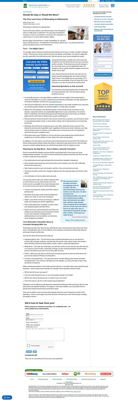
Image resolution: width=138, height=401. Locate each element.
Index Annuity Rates (100, 26)
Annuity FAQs (97, 145)
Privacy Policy (69, 382)
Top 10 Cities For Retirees (100, 124)
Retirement (29, 11)
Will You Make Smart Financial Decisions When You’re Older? (101, 120)
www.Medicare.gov (55, 102)
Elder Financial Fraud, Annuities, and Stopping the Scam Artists (103, 141)
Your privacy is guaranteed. (36, 87)
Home (25, 1)
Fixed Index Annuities (71, 379)
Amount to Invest (43, 70)
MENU (112, 7)
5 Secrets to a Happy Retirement (102, 156)
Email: (27, 318)
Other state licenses (76, 391)
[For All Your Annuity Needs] (37, 7)
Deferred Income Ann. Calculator (103, 19)
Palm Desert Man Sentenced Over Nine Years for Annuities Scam (102, 187)
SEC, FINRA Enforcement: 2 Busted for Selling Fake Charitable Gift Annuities (103, 179)
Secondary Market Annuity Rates (103, 24)
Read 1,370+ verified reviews (75, 220)
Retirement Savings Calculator (101, 126)
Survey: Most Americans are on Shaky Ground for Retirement (101, 148)
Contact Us (103, 379)
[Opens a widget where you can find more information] (7, 397)
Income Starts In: (30, 70)
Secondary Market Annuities (88, 379)
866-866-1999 (104, 7)
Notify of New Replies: (32, 322)
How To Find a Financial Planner (101, 199)
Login (102, 1)
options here (43, 89)
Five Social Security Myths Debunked (103, 162)
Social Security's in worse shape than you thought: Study (103, 195)
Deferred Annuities (57, 379)
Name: (28, 313)
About (113, 1)
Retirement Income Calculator (103, 21)
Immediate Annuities (43, 379)
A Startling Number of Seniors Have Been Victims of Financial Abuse (102, 159)
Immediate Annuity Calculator (103, 16)
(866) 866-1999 (69, 384)
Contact (108, 1)
